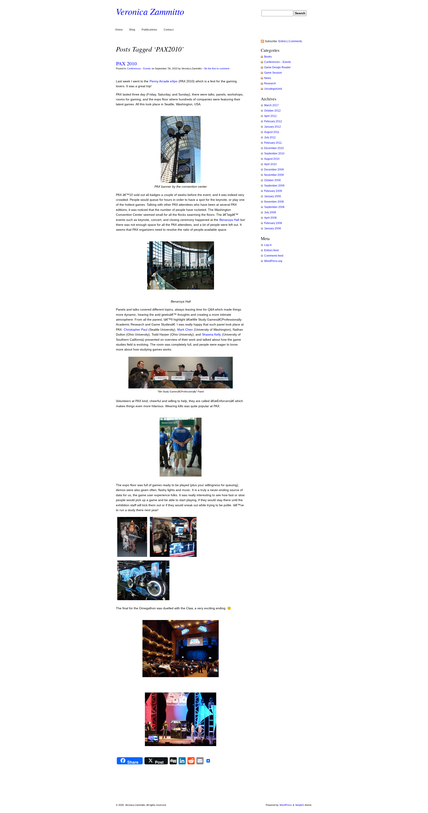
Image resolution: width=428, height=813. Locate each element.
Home (119, 29)
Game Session (273, 72)
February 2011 (273, 142)
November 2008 (274, 201)
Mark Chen (185, 329)
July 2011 (270, 137)
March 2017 (271, 105)
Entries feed (271, 250)
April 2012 (270, 116)
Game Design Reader (277, 67)
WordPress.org (273, 261)
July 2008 (270, 212)
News (267, 78)
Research (270, 83)
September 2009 (274, 185)
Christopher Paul (135, 329)
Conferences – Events (277, 62)
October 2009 (272, 180)
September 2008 (274, 207)
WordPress (286, 805)
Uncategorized (273, 88)
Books (268, 56)
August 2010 (272, 158)
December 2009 (274, 169)
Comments (295, 41)
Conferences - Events (139, 68)
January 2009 (272, 196)
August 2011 (271, 132)
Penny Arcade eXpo (163, 81)
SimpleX (299, 805)
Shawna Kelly (211, 334)
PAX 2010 (126, 63)
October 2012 (272, 110)
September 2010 (274, 153)
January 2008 (272, 228)
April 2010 (270, 164)
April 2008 (270, 217)
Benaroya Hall (229, 220)
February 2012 (273, 121)
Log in (268, 245)
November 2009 (274, 174)
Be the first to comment (216, 68)
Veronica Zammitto (150, 11)
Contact (169, 29)
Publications (149, 29)
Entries (282, 41)
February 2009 (273, 191)
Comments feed (273, 255)
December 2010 (274, 148)
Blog (132, 29)
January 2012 (272, 126)
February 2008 (273, 223)
